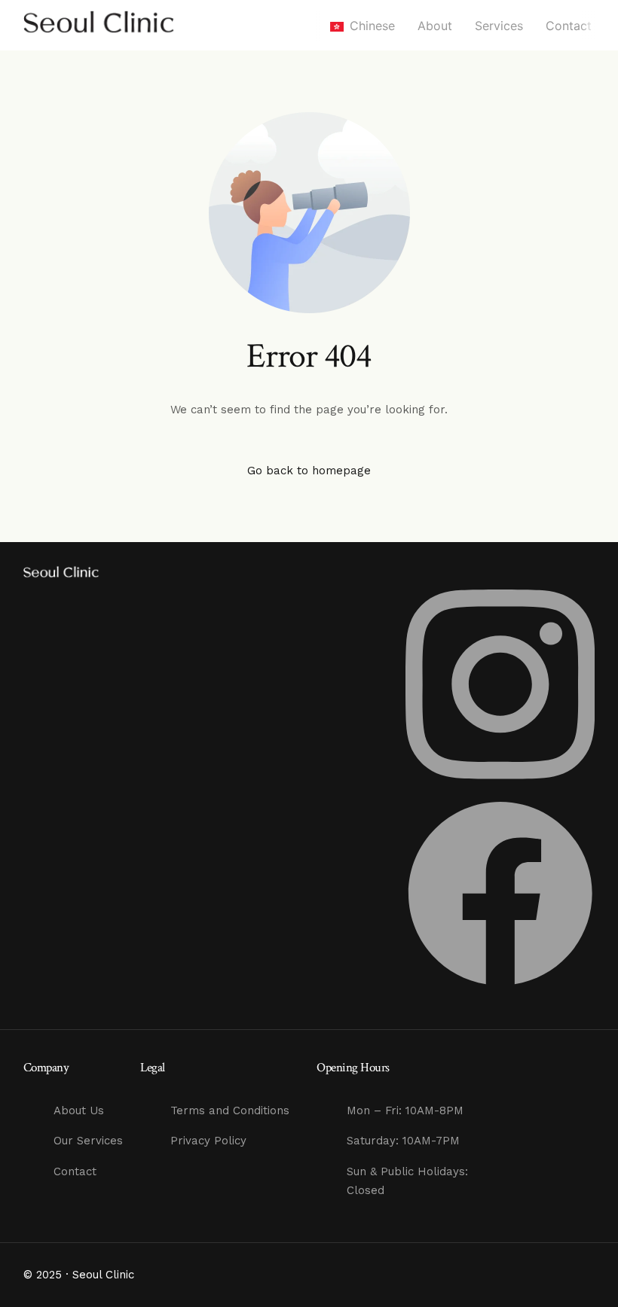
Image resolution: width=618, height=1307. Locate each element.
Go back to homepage (309, 470)
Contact (569, 25)
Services (499, 25)
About (435, 25)
